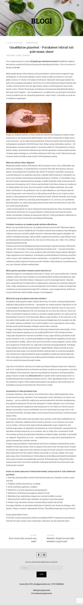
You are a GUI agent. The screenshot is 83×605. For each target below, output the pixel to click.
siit (18, 67)
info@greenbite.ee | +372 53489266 (48, 584)
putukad (19, 55)
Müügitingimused (41, 590)
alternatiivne (35, 375)
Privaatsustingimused (41, 593)
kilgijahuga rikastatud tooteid (44, 61)
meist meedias (11, 55)
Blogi (41, 21)
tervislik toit (26, 55)
